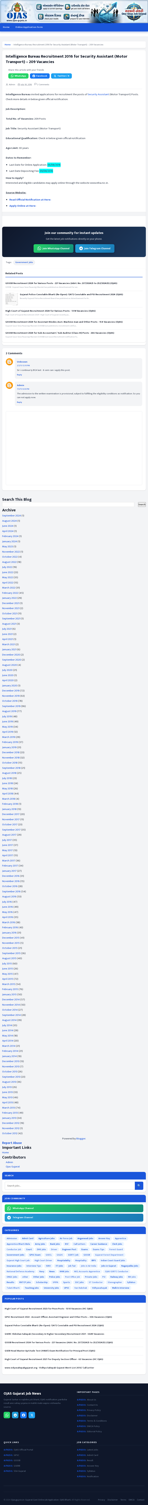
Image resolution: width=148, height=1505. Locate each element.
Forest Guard (116, 1249)
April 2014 (7, 1040)
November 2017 (11, 819)
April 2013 (7, 1102)
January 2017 (9, 871)
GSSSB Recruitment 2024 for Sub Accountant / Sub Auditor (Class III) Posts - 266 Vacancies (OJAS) (59, 333)
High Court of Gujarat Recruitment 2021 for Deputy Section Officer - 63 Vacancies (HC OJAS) (54, 1359)
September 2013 (11, 1077)
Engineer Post (69, 1249)
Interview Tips (34, 1266)
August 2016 (9, 896)
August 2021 (9, 624)
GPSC (16, 1455)
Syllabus (131, 1282)
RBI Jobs (132, 1277)
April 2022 (7, 582)
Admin (20, 385)
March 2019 (8, 737)
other (25, 1277)
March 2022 (8, 587)
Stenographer (115, 1282)
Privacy (101, 1500)
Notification (93, 1476)
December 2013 (10, 1061)
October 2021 (9, 613)
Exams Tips (98, 1249)
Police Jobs (54, 1277)
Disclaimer (92, 1416)
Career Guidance (98, 1244)
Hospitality (80, 1260)
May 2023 (7, 546)
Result (90, 1460)
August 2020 (9, 665)
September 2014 (11, 1015)
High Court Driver (43, 1260)
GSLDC (60, 1255)
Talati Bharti (13, 1288)
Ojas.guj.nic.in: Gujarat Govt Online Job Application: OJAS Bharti (41, 1500)
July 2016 (7, 902)
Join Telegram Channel (97, 248)
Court (29, 1249)
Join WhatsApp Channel (56, 248)
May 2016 (7, 912)
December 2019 (10, 690)
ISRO (48, 1266)
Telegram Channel (23, 1217)
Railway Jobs (116, 1277)
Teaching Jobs (32, 1288)
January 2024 (9, 541)
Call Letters (79, 1244)
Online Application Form (29, 27)
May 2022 (7, 577)
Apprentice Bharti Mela (18, 1244)
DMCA (131, 1500)
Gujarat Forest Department (109, 1255)
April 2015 (7, 979)
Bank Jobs (55, 1244)
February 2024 (10, 536)
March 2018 (8, 799)
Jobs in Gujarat (108, 1266)
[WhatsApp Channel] (7, 1415)
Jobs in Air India (88, 1266)
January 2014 (9, 1056)
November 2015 (11, 943)
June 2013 (7, 1092)
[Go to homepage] (74, 11)
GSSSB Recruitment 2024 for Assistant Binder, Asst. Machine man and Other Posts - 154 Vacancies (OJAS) (64, 322)
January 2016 (9, 932)
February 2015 (10, 989)
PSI (103, 1277)
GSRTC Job (73, 1255)
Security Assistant (99, 94)
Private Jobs (91, 1277)
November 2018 (11, 757)
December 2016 (10, 876)
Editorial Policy (94, 1431)
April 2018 (7, 793)
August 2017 (9, 835)
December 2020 (11, 654)
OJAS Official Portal (23, 1450)
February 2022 (10, 593)
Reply (19, 374)
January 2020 (9, 685)
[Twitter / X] (32, 1415)
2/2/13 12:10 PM (23, 365)
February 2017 (10, 865)
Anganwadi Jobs (85, 1238)
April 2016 (7, 917)
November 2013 (10, 1066)
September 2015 (11, 953)
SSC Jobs (79, 1282)
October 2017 (10, 824)
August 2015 (9, 958)
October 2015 (10, 948)
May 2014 (7, 1035)
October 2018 (10, 762)
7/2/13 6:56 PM (23, 389)
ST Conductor (96, 1282)
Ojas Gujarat (13, 1167)
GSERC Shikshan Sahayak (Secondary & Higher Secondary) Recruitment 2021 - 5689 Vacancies (54, 1334)
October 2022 (10, 557)
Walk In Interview (120, 1288)
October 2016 (10, 886)
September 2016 (11, 891)
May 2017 (7, 850)
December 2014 (11, 999)
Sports (66, 1282)
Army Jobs (40, 1244)
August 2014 (9, 1020)
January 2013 (9, 1118)
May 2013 (7, 1097)
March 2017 (8, 860)
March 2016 (8, 922)
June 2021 (7, 634)
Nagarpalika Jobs (129, 1266)
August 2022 (9, 562)
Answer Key (104, 1238)
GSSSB (87, 1255)
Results (10, 1282)
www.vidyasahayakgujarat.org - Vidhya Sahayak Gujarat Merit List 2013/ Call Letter (49, 1368)
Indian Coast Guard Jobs (113, 1260)
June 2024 (7, 526)
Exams (84, 1249)
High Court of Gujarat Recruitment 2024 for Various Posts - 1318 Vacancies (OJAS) (50, 310)
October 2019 (10, 701)
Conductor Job (14, 1249)
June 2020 (8, 675)
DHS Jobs (41, 1249)
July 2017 (7, 840)
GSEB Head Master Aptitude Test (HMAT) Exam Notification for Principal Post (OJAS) (50, 1351)
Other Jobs (38, 1277)
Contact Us (92, 1405)
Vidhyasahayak (99, 1288)
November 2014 (11, 1004)
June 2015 (7, 968)
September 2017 (11, 829)
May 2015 (7, 974)
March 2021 (8, 644)
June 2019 (7, 721)
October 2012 (9, 1133)
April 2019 (7, 732)
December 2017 (10, 814)
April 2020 (8, 680)
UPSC (66, 1288)
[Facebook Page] (23, 1415)
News (52, 1271)
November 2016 (11, 881)
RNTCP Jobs (25, 1282)
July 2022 (7, 567)
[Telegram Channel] (15, 1415)
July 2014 (7, 1025)
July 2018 (7, 778)
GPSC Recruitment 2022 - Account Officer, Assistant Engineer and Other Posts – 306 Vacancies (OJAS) (58, 1317)
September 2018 (11, 768)
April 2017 (7, 855)
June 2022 (7, 572)
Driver (54, 1249)
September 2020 (11, 659)
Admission (12, 1238)
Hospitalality (63, 1260)
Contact (140, 1500)
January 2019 (9, 747)
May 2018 (7, 788)
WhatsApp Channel (23, 1208)
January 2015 (9, 994)
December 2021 (10, 603)
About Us (91, 1400)
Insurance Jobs (14, 1266)
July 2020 (7, 670)
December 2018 (10, 752)
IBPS (94, 1260)
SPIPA (55, 1282)
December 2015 (10, 937)
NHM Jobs (64, 1271)
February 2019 (10, 742)
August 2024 (9, 521)
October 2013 (9, 1071)
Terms (123, 1500)
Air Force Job (66, 1238)
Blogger (80, 1138)
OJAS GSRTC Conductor (116, 1271)
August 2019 (9, 711)
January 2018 (9, 809)
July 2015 (7, 963)
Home (6, 27)
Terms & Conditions (97, 1421)
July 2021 (7, 629)
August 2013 (9, 1082)
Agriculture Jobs (46, 1238)
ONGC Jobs (12, 1277)
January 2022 (9, 598)
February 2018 (10, 804)
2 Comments (43, 84)
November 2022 (11, 551)
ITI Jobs (59, 1266)
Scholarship (42, 1282)
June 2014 (7, 1030)
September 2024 (11, 515)
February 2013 (10, 1113)
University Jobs (51, 1288)
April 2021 (7, 639)
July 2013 (7, 1087)
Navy (41, 1271)
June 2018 (7, 783)
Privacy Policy (94, 1410)
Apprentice (120, 1238)
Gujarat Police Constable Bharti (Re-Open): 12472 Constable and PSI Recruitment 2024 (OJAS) (71, 294)
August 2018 (9, 773)
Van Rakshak (80, 1288)
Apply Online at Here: (22, 206)
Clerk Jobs (117, 1244)
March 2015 (8, 984)
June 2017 (7, 845)
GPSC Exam (35, 1255)
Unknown (22, 362)
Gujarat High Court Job (18, 1260)
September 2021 (11, 618)
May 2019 (7, 727)
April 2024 (8, 531)
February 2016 (10, 927)
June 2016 (7, 907)
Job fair (72, 1266)
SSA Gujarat (20, 1471)
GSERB (17, 1466)
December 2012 (10, 1123)
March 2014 (8, 1046)
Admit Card (27, 1238)
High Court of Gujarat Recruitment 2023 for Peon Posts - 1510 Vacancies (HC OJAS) (49, 1309)
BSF (67, 1244)
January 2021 (9, 649)
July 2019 (7, 716)
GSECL (49, 1255)
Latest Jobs (92, 1450)
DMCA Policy (93, 1426)
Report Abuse (12, 1143)
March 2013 (8, 1107)
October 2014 (10, 1010)
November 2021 (10, 608)
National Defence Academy (20, 1271)
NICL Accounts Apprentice (87, 1271)
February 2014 (10, 1051)
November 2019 (11, 696)
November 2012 (10, 1128)
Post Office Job (72, 1277)
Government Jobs (24, 262)
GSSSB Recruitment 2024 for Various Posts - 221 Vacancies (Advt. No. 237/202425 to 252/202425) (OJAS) (61, 283)
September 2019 (11, 706)
